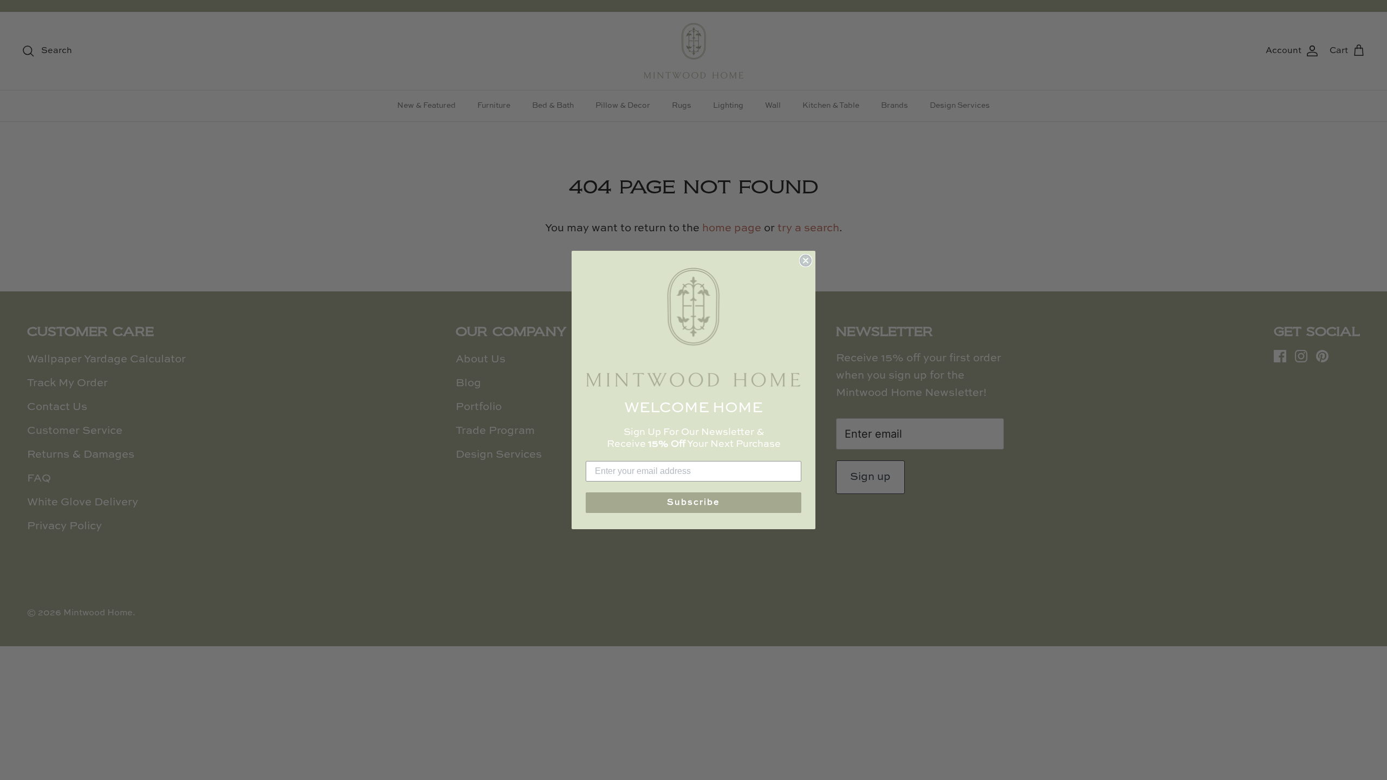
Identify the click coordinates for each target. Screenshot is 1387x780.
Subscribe (693, 502)
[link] (693, 327)
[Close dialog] (805, 260)
